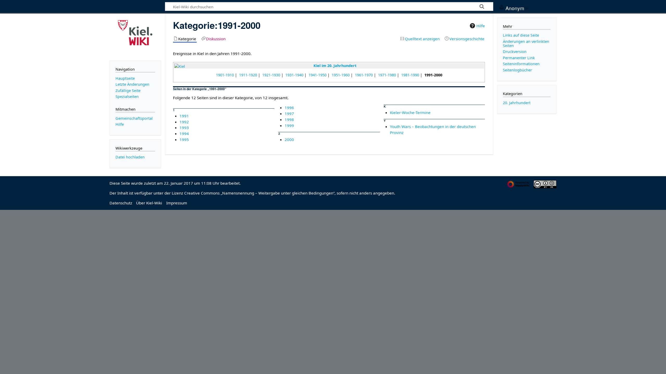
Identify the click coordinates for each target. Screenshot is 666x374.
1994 (184, 133)
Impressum (176, 202)
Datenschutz (121, 202)
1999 (289, 125)
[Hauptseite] (135, 37)
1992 (184, 121)
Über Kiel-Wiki (149, 202)
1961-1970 (364, 74)
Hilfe (480, 25)
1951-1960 (341, 74)
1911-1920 (248, 74)
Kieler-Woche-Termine (410, 112)
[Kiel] (179, 66)
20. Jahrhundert (516, 102)
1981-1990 (410, 74)
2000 (289, 139)
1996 (289, 107)
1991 (184, 115)
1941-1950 (317, 74)
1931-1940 (294, 74)
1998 (289, 119)
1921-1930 (271, 74)
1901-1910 (225, 74)
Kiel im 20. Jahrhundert (334, 65)
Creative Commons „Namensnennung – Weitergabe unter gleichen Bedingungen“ (259, 193)
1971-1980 (387, 74)
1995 (184, 139)
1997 (289, 113)
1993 (184, 127)
